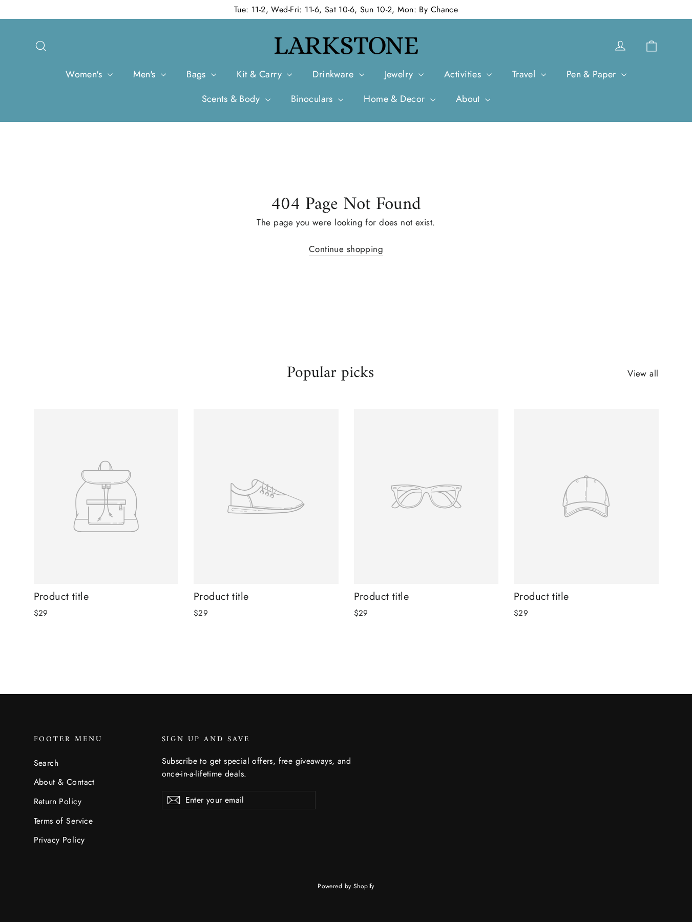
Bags (197, 74)
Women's (85, 74)
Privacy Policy (59, 840)
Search (46, 763)
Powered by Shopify (346, 886)
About (469, 99)
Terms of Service (63, 821)
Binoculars (313, 99)
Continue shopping (346, 249)
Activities (464, 74)
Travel (525, 74)
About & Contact (64, 782)
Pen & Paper (593, 74)
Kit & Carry (260, 74)
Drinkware (334, 74)
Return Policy (58, 801)
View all (642, 373)
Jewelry (400, 74)
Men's (146, 74)
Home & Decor (396, 99)
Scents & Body (232, 99)
